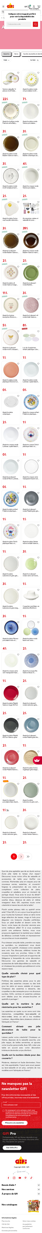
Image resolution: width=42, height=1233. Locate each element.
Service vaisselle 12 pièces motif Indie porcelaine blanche (9, 90)
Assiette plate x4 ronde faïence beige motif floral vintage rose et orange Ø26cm (11, 284)
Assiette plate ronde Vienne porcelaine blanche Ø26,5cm (30, 122)
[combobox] (6, 60)
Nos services (8, 1189)
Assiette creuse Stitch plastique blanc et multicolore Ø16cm (31, 445)
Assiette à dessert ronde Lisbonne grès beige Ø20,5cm (10, 833)
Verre (16, 54)
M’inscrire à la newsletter (14, 1123)
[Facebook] (8, 1177)
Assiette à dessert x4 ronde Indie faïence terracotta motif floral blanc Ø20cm (30, 316)
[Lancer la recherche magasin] (35, 24)
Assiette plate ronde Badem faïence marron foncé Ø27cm (10, 154)
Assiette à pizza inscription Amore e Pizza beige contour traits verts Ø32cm (9, 316)
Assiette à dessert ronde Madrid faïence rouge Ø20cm (10, 769)
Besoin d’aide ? (9, 1185)
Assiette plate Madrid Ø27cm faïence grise (10, 736)
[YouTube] (20, 1177)
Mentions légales (8, 1227)
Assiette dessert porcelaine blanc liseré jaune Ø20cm (10, 801)
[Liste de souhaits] (18, 72)
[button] (29, 6)
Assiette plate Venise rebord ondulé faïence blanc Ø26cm (30, 542)
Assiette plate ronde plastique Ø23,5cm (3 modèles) (10, 381)
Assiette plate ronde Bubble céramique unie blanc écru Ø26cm (30, 154)
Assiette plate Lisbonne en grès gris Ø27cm (10, 575)
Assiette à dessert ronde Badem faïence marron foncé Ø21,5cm (11, 251)
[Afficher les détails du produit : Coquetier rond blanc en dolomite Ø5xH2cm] (31, 596)
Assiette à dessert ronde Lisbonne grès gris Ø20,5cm (30, 704)
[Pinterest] (25, 1177)
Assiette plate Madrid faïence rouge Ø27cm (10, 704)
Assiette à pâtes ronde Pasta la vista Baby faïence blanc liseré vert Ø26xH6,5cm (11, 122)
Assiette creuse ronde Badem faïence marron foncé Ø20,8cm (30, 251)
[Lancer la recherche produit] (3, 12)
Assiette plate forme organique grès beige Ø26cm (30, 769)
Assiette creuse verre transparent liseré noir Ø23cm (30, 478)
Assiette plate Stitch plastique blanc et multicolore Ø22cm (10, 542)
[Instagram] (14, 1177)
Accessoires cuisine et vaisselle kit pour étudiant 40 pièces (30, 219)
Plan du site (6, 1221)
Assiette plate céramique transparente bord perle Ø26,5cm (11, 413)
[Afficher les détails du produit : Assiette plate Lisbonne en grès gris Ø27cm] (11, 563)
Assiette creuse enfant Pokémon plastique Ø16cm (31, 413)
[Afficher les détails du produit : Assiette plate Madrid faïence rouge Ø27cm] (11, 693)
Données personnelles (9, 1231)
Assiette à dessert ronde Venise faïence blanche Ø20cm (30, 833)
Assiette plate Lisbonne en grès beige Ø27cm (11, 607)
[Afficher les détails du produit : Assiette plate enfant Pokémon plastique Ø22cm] (11, 499)
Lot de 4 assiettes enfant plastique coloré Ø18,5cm (31, 348)
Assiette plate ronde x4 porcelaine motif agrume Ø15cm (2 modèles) (30, 90)
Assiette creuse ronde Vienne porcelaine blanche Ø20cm (30, 187)
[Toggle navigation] (3, 6)
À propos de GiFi (10, 1194)
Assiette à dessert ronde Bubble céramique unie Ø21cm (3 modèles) (31, 284)
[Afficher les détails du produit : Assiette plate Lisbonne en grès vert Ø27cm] (31, 790)
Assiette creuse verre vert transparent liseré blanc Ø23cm (10, 672)
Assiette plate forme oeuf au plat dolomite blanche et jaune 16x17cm (10, 219)
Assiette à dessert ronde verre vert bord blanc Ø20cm (30, 575)
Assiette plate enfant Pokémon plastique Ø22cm (10, 510)
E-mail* (5, 1102)
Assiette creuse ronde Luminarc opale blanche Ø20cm (11, 445)
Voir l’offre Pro (12, 1148)
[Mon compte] (34, 6)
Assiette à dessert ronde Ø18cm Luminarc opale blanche (11, 478)
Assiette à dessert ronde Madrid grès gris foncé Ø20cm (30, 510)
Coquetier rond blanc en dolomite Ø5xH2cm (31, 607)
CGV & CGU (6, 1224)
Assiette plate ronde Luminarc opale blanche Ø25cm (31, 381)
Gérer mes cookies (29, 1221)
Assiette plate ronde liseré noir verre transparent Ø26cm (30, 639)
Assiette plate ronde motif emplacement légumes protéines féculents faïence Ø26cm (10, 187)
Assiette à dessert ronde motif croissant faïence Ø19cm (10, 348)
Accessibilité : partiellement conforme (28, 1226)
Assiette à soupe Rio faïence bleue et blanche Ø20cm (30, 672)
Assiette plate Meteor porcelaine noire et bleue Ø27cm (10, 639)
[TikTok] (31, 1177)
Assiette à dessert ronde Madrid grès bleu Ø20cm (31, 736)
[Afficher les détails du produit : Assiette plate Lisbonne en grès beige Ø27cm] (11, 596)
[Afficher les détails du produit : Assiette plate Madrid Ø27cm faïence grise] (11, 725)
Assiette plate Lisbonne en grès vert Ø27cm (30, 801)
